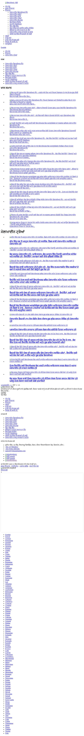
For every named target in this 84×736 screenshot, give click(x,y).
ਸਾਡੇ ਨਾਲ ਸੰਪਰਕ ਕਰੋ (12, 40)
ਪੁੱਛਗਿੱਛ (3, 393)
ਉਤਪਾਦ (7, 10)
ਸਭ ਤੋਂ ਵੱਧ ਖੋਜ (34, 466)
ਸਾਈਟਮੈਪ (14, 466)
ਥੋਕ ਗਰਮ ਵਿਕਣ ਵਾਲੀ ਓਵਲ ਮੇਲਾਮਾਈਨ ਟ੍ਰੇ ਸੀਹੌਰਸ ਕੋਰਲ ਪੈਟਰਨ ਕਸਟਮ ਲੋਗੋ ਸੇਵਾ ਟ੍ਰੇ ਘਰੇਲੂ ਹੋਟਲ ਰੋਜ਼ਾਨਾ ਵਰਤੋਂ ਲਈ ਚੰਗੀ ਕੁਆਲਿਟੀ (44, 379)
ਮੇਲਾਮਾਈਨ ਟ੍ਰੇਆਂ (16, 18)
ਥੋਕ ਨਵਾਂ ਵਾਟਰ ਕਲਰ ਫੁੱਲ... (18, 219)
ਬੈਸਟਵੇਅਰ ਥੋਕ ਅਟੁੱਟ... (17, 127)
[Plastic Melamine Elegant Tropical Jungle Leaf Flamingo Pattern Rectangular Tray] (39, 325)
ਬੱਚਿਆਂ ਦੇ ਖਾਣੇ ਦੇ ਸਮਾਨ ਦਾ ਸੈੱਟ (20, 30)
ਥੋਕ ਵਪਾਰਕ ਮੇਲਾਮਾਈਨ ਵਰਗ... (20, 112)
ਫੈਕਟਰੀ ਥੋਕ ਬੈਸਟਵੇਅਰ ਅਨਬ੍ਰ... (21, 180)
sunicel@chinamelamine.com (15, 451)
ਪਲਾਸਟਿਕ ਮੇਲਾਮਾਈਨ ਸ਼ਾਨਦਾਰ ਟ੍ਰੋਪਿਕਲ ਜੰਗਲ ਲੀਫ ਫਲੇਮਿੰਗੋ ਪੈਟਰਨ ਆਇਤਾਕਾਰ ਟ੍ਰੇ (43, 329)
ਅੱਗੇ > (8, 385)
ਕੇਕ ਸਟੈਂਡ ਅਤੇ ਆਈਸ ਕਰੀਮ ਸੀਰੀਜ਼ (21, 28)
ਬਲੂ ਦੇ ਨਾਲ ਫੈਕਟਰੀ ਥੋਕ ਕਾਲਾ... (20, 188)
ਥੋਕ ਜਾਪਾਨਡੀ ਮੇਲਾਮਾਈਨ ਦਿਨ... (20, 96)
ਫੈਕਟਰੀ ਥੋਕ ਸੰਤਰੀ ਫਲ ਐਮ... (19, 142)
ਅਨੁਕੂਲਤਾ (8, 44)
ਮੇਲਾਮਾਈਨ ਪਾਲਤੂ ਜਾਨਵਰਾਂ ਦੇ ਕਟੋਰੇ (21, 32)
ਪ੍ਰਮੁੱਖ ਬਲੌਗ (24, 466)
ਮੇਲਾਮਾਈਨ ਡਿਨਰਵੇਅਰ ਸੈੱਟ (19, 12)
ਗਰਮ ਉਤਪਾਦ (9, 8)
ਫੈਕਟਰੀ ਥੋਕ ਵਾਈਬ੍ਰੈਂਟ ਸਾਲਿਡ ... (20, 211)
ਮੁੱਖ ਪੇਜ (7, 6)
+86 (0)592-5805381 (12, 449)
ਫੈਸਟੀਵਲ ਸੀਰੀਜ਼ (15, 22)
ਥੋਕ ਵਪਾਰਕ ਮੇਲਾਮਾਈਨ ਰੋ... (19, 119)
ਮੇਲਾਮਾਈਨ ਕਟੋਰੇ (15, 16)
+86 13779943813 (11, 447)
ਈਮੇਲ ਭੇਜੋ (4, 470)
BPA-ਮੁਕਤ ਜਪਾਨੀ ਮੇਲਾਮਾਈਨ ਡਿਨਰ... (22, 104)
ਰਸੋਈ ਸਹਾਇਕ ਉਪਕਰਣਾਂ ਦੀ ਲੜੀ (21, 34)
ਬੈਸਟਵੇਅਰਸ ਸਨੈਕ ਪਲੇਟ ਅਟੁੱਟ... (20, 135)
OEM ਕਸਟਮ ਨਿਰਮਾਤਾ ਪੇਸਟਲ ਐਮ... (22, 226)
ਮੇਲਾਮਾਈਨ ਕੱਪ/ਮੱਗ (16, 20)
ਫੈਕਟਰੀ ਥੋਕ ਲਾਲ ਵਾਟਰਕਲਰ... (20, 158)
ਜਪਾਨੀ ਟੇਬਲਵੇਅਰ (16, 24)
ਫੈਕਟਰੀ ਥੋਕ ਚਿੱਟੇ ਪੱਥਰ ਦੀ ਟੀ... (20, 196)
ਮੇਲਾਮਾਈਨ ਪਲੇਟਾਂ (15, 14)
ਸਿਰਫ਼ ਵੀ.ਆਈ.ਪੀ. (11, 42)
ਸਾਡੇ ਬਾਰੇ (8, 38)
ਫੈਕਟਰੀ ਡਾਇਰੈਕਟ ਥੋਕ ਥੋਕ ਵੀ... (20, 203)
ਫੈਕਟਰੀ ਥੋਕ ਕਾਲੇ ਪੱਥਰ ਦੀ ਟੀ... (20, 165)
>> (11, 385)
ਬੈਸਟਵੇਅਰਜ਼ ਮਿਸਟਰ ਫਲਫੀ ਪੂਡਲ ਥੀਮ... (23, 173)
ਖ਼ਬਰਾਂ (7, 36)
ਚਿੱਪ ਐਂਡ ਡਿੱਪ (14, 26)
